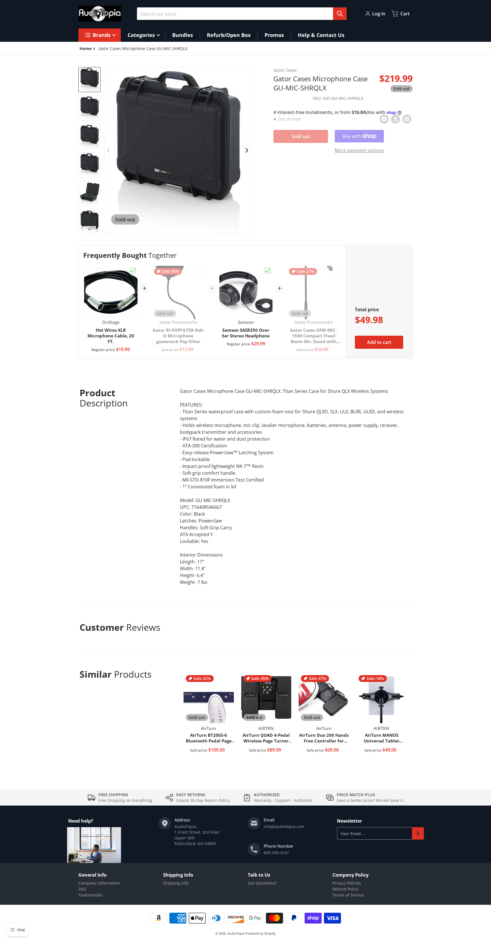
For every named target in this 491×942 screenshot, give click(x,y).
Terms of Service (348, 895)
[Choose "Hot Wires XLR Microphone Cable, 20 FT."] (133, 270)
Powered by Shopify (261, 933)
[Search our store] (340, 13)
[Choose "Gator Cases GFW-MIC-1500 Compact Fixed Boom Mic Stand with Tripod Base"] (335, 270)
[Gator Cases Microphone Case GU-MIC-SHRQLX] (89, 79)
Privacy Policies (346, 883)
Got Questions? (262, 883)
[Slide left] (108, 150)
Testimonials (90, 895)
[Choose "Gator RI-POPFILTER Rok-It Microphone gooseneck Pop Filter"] (200, 270)
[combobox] (242, 13)
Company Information (99, 883)
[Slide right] (89, 229)
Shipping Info (176, 883)
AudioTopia (235, 933)
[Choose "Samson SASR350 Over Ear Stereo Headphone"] (268, 270)
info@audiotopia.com (284, 826)
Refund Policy (345, 889)
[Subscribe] (418, 833)
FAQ (82, 889)
